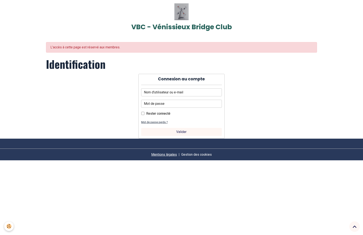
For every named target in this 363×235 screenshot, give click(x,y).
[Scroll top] (354, 226)
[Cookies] (9, 226)
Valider (181, 132)
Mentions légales (164, 155)
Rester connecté (158, 114)
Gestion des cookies (196, 155)
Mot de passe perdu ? (154, 122)
